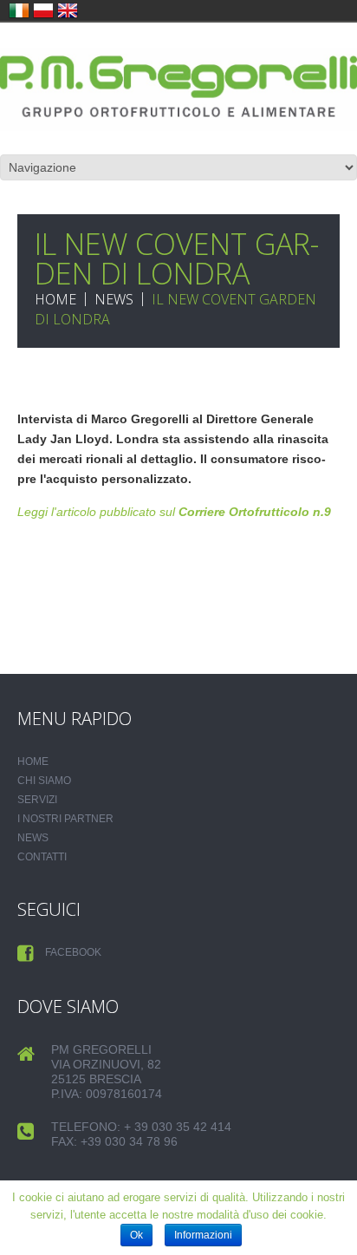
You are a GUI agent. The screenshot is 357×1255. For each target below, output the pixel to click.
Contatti (42, 857)
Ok (136, 1235)
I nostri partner (65, 819)
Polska (43, 10)
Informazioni (203, 1235)
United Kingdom (67, 10)
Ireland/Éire (19, 10)
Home (55, 299)
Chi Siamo (44, 781)
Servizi (37, 800)
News (113, 299)
